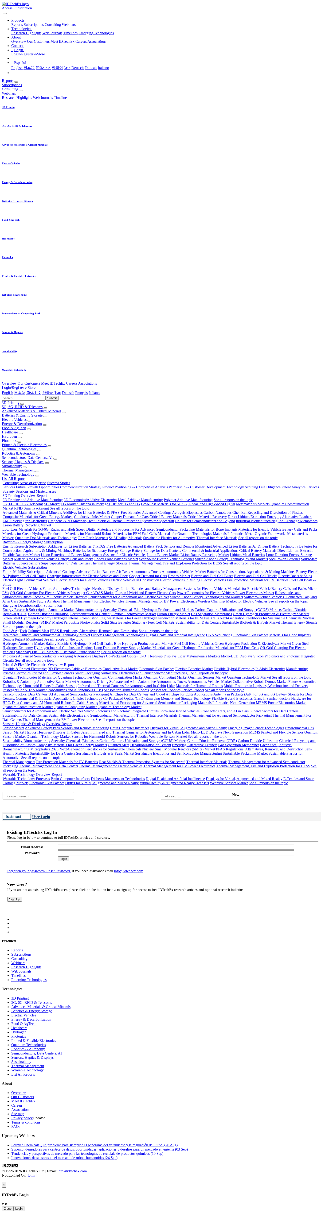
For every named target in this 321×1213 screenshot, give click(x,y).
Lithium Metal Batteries (247, 555)
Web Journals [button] (43, 98)
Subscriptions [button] (12, 85)
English (17, 68)
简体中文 (43, 68)
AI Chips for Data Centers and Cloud (137, 694)
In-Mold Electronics (270, 669)
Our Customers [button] (29, 383)
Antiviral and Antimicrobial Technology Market (54, 635)
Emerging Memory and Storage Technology (178, 698)
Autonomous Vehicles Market (184, 572)
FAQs (15, 1126)
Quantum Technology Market (249, 677)
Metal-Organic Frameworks (265, 534)
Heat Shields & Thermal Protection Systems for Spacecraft (130, 521)
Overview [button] (9, 383)
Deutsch (77, 68)
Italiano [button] (94, 393)
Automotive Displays (89, 656)
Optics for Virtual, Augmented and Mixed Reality (102, 783)
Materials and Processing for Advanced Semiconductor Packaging (146, 529)
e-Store (39, 54)
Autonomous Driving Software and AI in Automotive (116, 682)
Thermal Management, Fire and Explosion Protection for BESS (175, 563)
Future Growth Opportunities (37, 487)
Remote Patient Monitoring (23, 639)
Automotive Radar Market (56, 682)
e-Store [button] (30, 388)
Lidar (181, 656)
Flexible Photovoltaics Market (133, 614)
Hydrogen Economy (36, 618)
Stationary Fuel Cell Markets (153, 622)
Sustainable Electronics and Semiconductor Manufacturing (144, 673)
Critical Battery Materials (168, 517)
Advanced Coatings (156, 512)
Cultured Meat (38, 631)
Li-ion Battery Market (163, 555)
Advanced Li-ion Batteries (232, 546)
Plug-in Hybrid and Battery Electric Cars (145, 593)
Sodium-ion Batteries (284, 559)
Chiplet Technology (87, 698)
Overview (18, 41)
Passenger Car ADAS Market (92, 593)
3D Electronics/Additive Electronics (90, 500)
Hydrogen (9, 436)
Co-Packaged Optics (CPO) (126, 656)
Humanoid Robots (37, 686)
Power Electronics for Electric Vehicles (206, 593)
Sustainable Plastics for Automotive (169, 538)
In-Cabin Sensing (64, 686)
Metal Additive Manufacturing (140, 500)
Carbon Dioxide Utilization (48, 614)
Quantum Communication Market (118, 677)
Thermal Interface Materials (216, 538)
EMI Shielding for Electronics (25, 521)
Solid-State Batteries (116, 622)
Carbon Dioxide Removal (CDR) (212, 741)
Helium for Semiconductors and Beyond (205, 521)
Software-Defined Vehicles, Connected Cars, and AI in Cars (204, 711)
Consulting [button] (10, 89)
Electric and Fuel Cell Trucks (255, 576)
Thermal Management (18, 470)
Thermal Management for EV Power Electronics (161, 601)
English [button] (7, 393)
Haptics (30, 732)
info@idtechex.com (128, 871)
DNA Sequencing (219, 635)
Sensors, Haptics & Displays (23, 462)
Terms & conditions (25, 1122)
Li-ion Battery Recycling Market (27, 525)
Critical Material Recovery (207, 517)
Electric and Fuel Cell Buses (212, 576)
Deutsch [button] (68, 393)
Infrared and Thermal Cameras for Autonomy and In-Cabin (122, 686)
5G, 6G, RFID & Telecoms (22, 407)
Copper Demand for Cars (130, 517)
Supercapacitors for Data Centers (65, 563)
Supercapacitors (28, 563)
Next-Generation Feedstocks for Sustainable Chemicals (260, 618)
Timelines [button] (61, 98)
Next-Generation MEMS (248, 703)
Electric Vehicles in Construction (135, 580)
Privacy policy (22, 1118)
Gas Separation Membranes (211, 614)
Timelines (70, 33)
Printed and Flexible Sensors (52, 673)
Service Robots (192, 690)
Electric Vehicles (14, 419)
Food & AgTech (14, 428)
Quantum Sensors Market (207, 677)
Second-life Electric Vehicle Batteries (166, 559)
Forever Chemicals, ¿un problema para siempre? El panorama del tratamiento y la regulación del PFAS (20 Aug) (94, 1145)
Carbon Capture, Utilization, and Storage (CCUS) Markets (238, 610)
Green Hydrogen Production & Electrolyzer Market (271, 614)
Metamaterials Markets (253, 504)
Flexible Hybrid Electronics (234, 669)
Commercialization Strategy (80, 487)
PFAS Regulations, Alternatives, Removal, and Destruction (94, 631)
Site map (17, 1114)
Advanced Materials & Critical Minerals (31, 411)
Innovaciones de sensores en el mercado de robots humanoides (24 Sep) (64, 1158)
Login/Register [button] (13, 388)
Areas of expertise (33, 483)
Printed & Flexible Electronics (24, 445)
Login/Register (22, 54)
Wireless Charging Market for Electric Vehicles (232, 601)
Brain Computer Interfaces (129, 728)
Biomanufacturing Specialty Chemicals (104, 610)
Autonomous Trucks (146, 572)
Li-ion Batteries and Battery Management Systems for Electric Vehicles (93, 555)
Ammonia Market (61, 610)
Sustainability (12, 466)
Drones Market (179, 576)
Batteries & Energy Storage (22, 415)
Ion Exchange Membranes (297, 521)
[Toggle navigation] (5, 13)
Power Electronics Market (254, 593)
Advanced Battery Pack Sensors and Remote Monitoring (170, 546)
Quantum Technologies (19, 449)
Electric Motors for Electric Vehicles (83, 580)
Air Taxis (123, 572)
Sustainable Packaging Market (245, 753)
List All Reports (13, 479)
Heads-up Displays (106, 589)
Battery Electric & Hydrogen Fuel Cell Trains (79, 643)
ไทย (67, 68)
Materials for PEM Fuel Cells (135, 534)
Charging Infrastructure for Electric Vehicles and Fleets (87, 576)
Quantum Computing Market (165, 677)
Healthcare (10, 432)
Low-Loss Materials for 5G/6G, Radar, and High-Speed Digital (188, 504)
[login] (31, 1175)
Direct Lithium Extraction (247, 517)
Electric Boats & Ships (295, 576)
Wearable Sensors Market (168, 736)
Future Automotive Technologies (67, 589)
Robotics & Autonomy (18, 453)
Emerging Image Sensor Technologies (256, 728)
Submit (52, 398)
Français (91, 68)
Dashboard (13, 817)
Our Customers (38, 41)
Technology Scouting (242, 487)
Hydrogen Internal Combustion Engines (81, 618)
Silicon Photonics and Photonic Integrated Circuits (121, 711)
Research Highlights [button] (17, 98)
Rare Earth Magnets (93, 538)
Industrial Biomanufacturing (257, 521)
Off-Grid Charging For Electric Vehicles (40, 593)
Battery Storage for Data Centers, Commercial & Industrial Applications (185, 550)
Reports (17, 25)
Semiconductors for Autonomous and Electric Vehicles (128, 597)
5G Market (52, 504)
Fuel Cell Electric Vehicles (22, 589)
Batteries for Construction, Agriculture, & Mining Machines (251, 572)
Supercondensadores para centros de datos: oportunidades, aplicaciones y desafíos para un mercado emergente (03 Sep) (99, 1149)
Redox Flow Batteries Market (116, 559)
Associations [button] (87, 383)
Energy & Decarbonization (22, 424)
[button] (18, 20)
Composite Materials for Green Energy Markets (38, 517)
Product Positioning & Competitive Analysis (135, 487)
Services (9, 487)
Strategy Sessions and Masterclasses (29, 491)
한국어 (57, 68)
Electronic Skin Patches (250, 635)
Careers (81, 41)
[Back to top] (2, 1180)
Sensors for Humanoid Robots (126, 690)
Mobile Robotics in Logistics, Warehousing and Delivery (266, 686)
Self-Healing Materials (125, 538)
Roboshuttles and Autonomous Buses (75, 690)
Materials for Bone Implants (216, 529)
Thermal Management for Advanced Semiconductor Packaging (225, 715)
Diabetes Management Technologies (118, 635)
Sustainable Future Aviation (39, 601)
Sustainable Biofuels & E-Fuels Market (251, 622)
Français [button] (81, 393)
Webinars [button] (9, 93)
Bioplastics (194, 512)
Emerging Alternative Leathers (289, 517)
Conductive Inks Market (92, 517)
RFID (18, 508)
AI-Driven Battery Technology (275, 546)
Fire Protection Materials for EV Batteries (257, 580)
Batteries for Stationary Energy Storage (102, 550)
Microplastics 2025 (44, 749)
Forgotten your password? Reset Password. (39, 871)
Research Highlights (26, 33)
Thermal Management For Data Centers (48, 766)
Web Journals (52, 33)
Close (8, 1208)
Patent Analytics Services (300, 487)
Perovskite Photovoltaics (82, 622)
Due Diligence (270, 487)
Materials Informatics (228, 534)
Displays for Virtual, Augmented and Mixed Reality (188, 728)
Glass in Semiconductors (272, 698)
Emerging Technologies (96, 33)
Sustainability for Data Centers (198, 622)
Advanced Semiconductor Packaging (45, 656)
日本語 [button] (19, 393)
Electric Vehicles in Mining (180, 580)
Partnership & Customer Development (197, 487)
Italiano (103, 68)
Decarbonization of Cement (90, 614)
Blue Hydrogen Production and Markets (164, 610)
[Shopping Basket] (2, 12)
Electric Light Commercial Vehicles (29, 580)
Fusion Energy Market (173, 614)
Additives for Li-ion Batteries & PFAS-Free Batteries (102, 512)
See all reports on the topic (233, 500)
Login (19, 1208)
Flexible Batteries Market (21, 555)
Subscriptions (34, 25)
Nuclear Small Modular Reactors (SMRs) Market (178, 749)
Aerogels (178, 512)
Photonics (9, 441)
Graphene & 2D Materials (67, 521)
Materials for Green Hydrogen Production (33, 534)
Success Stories (58, 483)
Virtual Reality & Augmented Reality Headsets (174, 783)
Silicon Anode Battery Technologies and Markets (231, 559)
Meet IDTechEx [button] (53, 383)
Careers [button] (71, 383)
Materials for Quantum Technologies (185, 534)
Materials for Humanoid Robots (88, 534)
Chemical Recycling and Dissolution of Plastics (267, 512)
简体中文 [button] (33, 393)
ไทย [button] (58, 393)
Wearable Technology (18, 474)
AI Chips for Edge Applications (189, 694)
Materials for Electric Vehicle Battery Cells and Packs (277, 529)
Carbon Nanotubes (217, 512)
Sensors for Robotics (165, 690)
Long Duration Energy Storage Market (123, 648)
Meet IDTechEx (62, 41)
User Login (41, 817)
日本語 (29, 68)
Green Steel (11, 618)
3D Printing (10, 403)
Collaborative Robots (248, 682)
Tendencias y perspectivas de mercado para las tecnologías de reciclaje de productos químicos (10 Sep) (87, 1153)
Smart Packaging (36, 508)
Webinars (69, 25)
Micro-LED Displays (236, 656)
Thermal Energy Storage (109, 563)
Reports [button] (7, 81)
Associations (96, 41)
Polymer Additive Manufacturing (188, 500)
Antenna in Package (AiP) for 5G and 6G (109, 504)
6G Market (69, 504)
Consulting (53, 25)
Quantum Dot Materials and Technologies (46, 538)
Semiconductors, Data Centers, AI (27, 458)
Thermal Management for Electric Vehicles (92, 601)
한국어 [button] (48, 393)
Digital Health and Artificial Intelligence (175, 635)
